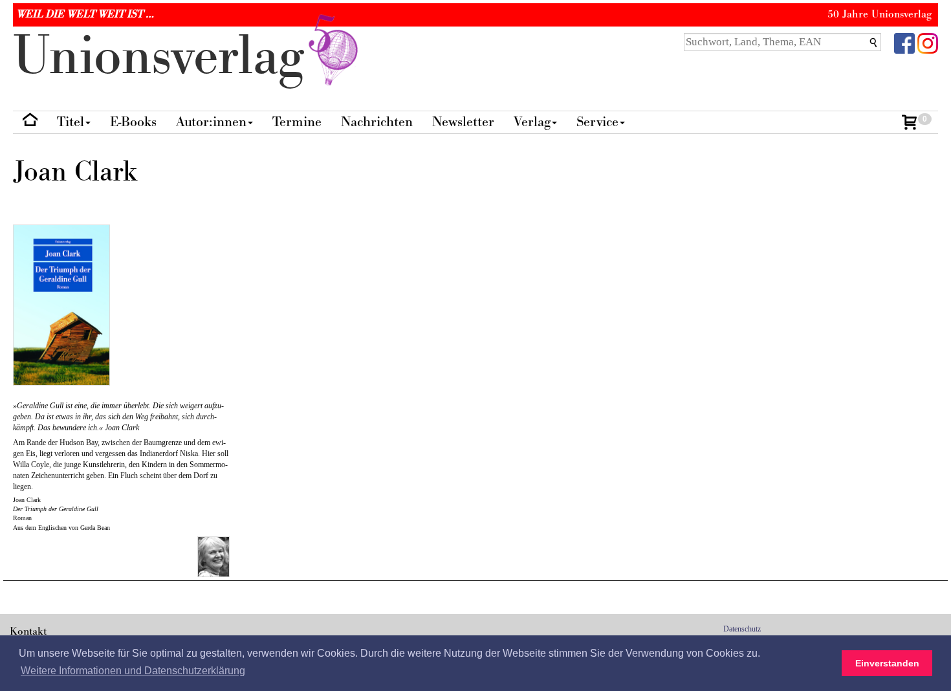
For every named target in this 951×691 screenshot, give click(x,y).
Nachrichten (377, 122)
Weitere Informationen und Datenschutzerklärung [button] (133, 670)
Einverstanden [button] (887, 663)
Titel (70, 122)
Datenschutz (742, 628)
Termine (297, 122)
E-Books (133, 122)
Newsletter (463, 122)
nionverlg (166, 56)
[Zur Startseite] (30, 122)
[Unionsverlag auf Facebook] (904, 42)
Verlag (532, 122)
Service (597, 122)
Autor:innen (211, 122)
